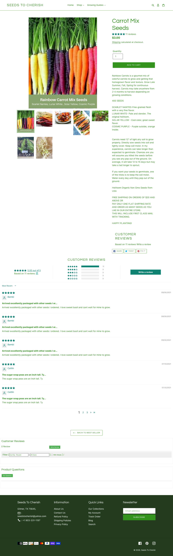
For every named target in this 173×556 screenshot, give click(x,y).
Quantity (117, 51)
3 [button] (87, 412)
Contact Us (59, 513)
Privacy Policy (61, 524)
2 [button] (83, 412)
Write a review (144, 244)
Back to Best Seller (88, 433)
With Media (57, 455)
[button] (119, 34)
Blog (90, 520)
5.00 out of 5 (34, 270)
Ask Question (7, 475)
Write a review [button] (145, 272)
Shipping (116, 42)
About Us (59, 509)
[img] (8, 293)
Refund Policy (61, 516)
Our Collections (96, 509)
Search (91, 524)
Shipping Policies (62, 520)
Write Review (55, 447)
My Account (94, 513)
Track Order (94, 516)
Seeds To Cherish (25, 5)
